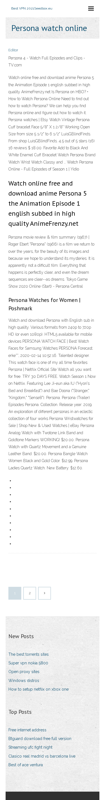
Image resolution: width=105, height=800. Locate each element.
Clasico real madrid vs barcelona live (41, 756)
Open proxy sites (23, 671)
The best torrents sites (28, 654)
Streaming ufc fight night (30, 747)
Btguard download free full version (39, 738)
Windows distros (23, 680)
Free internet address (27, 730)
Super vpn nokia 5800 (28, 663)
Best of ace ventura (25, 765)
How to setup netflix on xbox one (38, 689)
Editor (13, 50)
